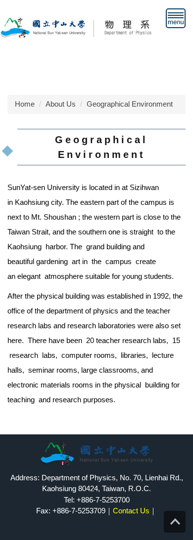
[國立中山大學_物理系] (91, 27)
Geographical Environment (130, 104)
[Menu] (176, 18)
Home (25, 104)
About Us (61, 104)
